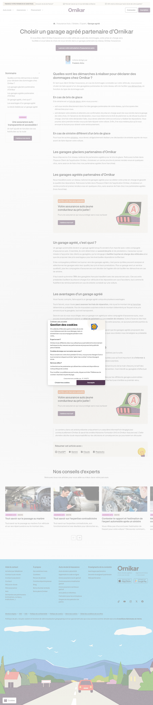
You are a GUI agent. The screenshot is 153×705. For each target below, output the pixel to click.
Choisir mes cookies (62, 383)
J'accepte (91, 383)
